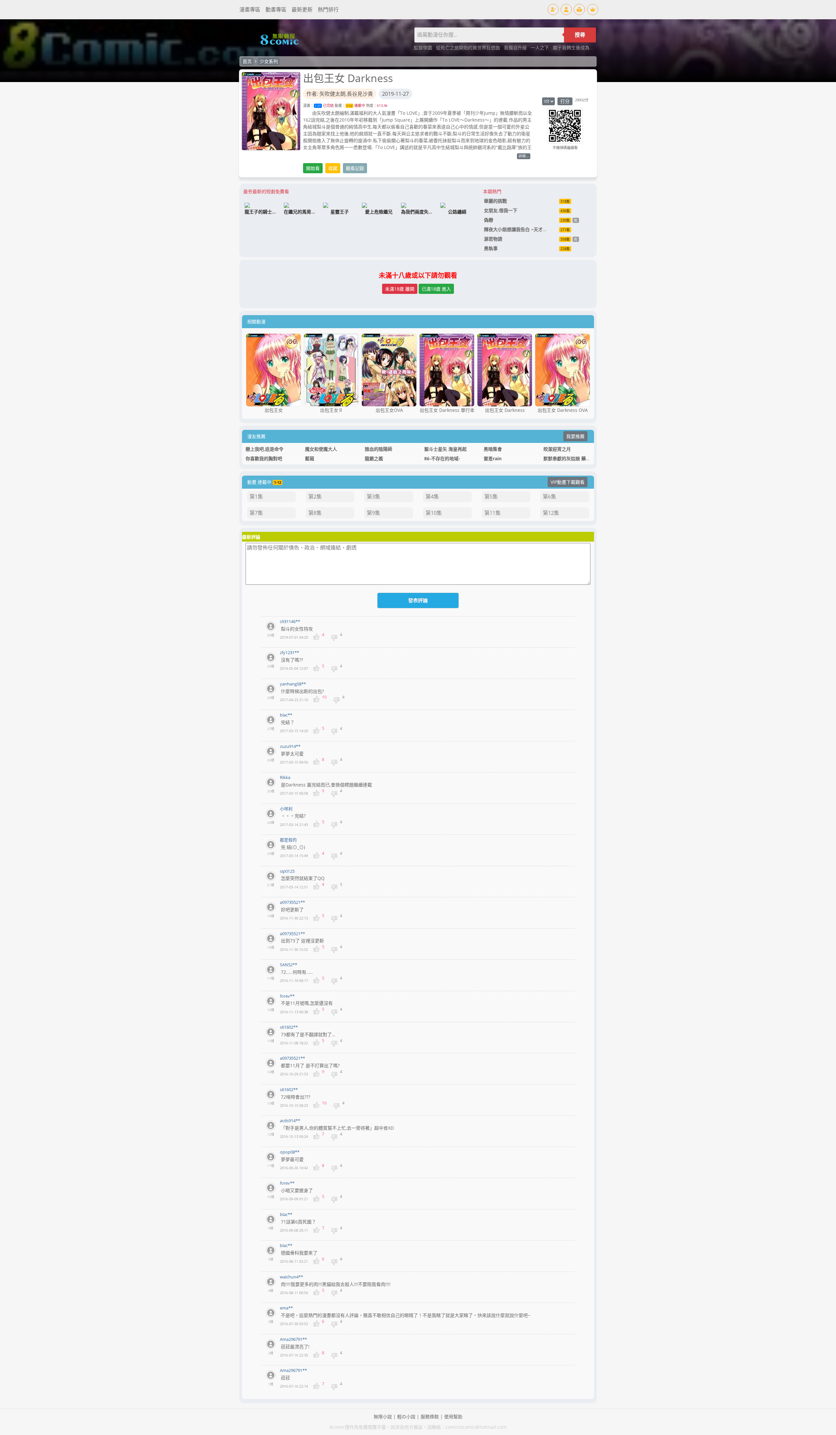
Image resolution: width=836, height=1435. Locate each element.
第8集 (315, 512)
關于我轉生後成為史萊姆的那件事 (587, 47)
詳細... (524, 156)
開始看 (313, 168)
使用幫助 (453, 1416)
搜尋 (580, 35)
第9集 (373, 512)
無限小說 (383, 1416)
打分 (565, 101)
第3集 (373, 496)
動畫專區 (275, 9)
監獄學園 (423, 47)
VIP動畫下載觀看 (568, 482)
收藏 (332, 168)
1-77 (318, 106)
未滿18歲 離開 (399, 289)
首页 (247, 61)
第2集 (315, 496)
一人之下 (540, 47)
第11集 (492, 512)
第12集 (551, 512)
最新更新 (302, 9)
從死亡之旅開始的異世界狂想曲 (468, 47)
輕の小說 (406, 1416)
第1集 (256, 496)
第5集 (491, 496)
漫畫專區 (249, 9)
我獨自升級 (516, 47)
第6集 (549, 496)
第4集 (432, 496)
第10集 (434, 512)
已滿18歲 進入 (436, 289)
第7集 (256, 512)
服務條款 (430, 1416)
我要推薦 (575, 436)
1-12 (349, 106)
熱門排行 (328, 9)
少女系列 (269, 61)
